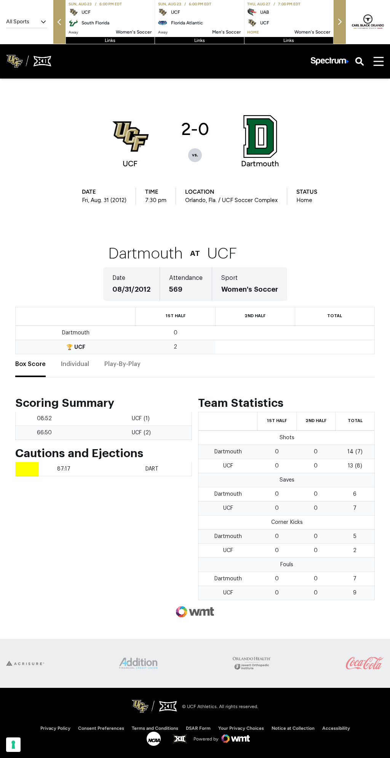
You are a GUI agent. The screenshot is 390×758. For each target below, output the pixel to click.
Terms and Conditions (155, 728)
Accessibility (336, 728)
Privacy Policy (55, 728)
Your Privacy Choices (241, 728)
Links (110, 40)
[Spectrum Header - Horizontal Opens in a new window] (330, 61)
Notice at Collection (293, 728)
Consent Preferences (101, 728)
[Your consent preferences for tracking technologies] (13, 744)
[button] (59, 22)
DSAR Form (198, 728)
